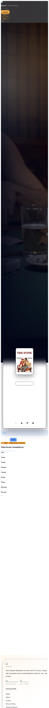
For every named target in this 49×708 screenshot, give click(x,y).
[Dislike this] (27, 423)
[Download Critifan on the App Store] (12, 682)
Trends (5, 12)
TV (7, 6)
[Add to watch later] (16, 423)
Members (11, 6)
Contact (8, 700)
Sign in (5, 15)
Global (13, 439)
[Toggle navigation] (3, 21)
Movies (3, 6)
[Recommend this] (21, 423)
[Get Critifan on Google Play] (26, 682)
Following (5, 439)
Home (18, 378)
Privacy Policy (11, 704)
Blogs (16, 6)
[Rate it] (33, 423)
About (8, 697)
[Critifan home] (24, 3)
